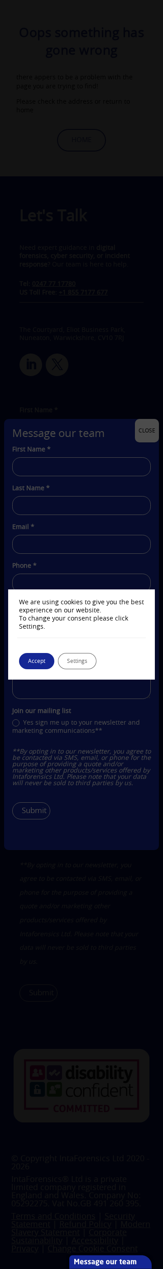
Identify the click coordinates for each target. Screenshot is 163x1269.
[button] (155, 1204)
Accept (36, 661)
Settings (77, 661)
